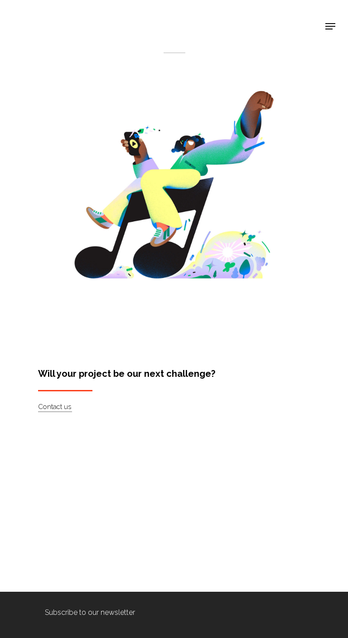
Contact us (54, 407)
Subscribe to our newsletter (90, 612)
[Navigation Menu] (330, 26)
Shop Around (42, 14)
